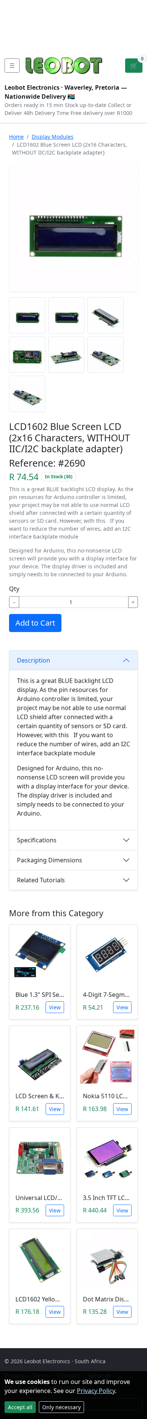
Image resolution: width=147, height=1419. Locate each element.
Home (16, 136)
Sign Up (135, 24)
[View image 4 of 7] (27, 355)
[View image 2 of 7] (66, 315)
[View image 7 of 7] (27, 394)
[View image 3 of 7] (105, 315)
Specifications (37, 840)
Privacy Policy (96, 1391)
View (55, 1007)
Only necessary (61, 1407)
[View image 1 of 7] (27, 315)
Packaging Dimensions (49, 860)
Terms (45, 42)
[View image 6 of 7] (105, 355)
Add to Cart (35, 623)
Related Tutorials (41, 880)
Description (33, 660)
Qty (14, 589)
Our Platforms (33, 30)
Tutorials (18, 6)
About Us (19, 18)
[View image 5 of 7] (66, 355)
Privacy (16, 42)
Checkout (79, 24)
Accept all (20, 1407)
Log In (111, 24)
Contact (53, 18)
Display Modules (53, 136)
